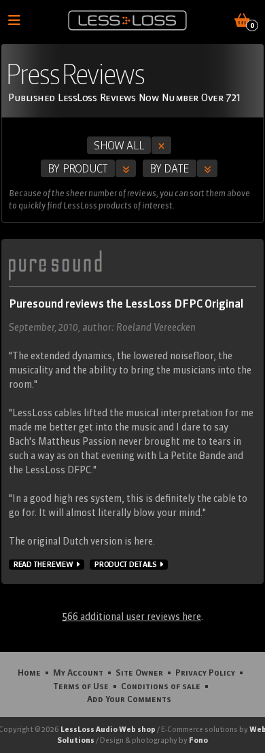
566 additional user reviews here (131, 616)
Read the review (43, 564)
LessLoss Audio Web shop (108, 729)
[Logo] (127, 20)
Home (29, 672)
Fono (198, 740)
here (143, 541)
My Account (78, 672)
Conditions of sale (160, 685)
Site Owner (139, 672)
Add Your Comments (129, 698)
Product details (125, 564)
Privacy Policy (205, 672)
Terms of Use (81, 685)
